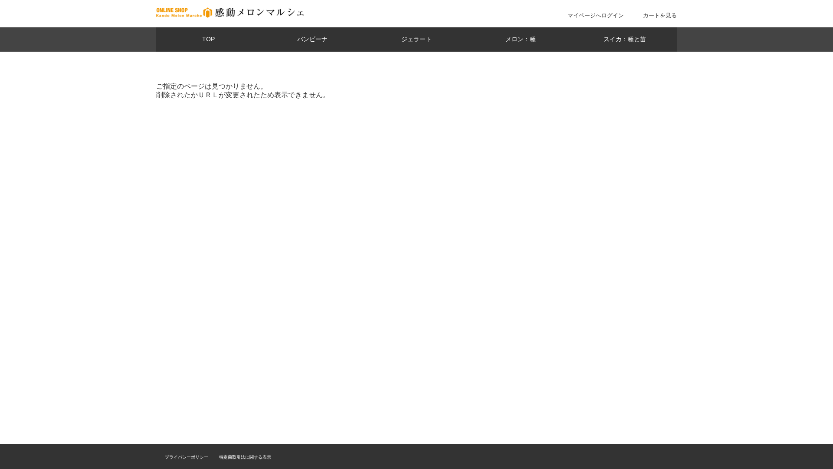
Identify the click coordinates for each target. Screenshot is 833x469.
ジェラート (416, 39)
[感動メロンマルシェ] (230, 15)
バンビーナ (312, 39)
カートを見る (660, 15)
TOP (208, 39)
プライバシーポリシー (186, 457)
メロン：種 (520, 39)
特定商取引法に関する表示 (245, 457)
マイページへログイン (595, 15)
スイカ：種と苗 (624, 39)
